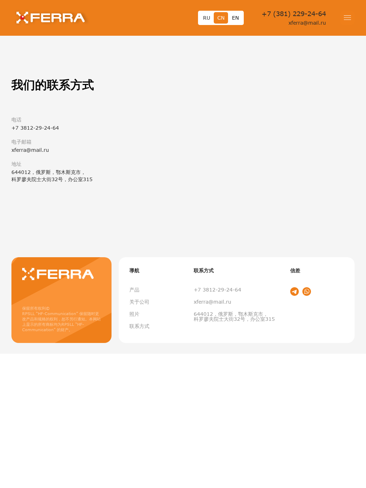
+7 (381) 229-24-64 (294, 14)
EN (235, 18)
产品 (134, 290)
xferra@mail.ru (307, 23)
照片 (134, 314)
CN (220, 18)
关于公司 (139, 302)
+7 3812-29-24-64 (217, 290)
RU (206, 18)
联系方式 (139, 326)
